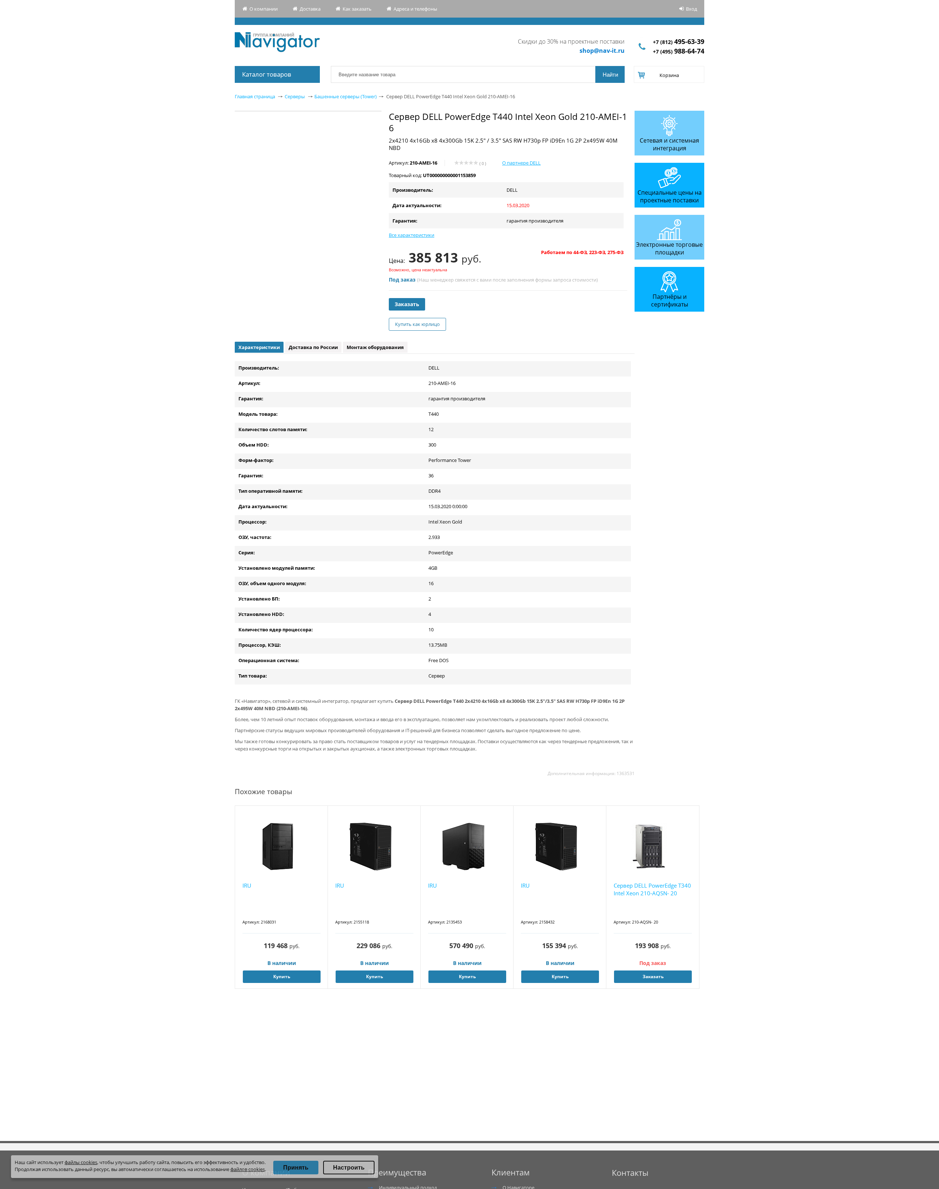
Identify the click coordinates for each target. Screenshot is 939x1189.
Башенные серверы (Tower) (345, 96)
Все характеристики (411, 235)
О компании (263, 8)
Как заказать (357, 8)
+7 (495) (678, 51)
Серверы (295, 96)
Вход (691, 8)
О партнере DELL (521, 162)
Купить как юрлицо (417, 324)
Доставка (310, 8)
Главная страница (255, 96)
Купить (281, 976)
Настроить (349, 1167)
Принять (295, 1167)
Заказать (407, 304)
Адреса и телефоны (415, 8)
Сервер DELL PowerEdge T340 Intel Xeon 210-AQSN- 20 (652, 889)
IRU (246, 885)
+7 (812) (678, 41)
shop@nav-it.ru (602, 51)
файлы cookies (81, 1162)
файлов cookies (247, 1169)
